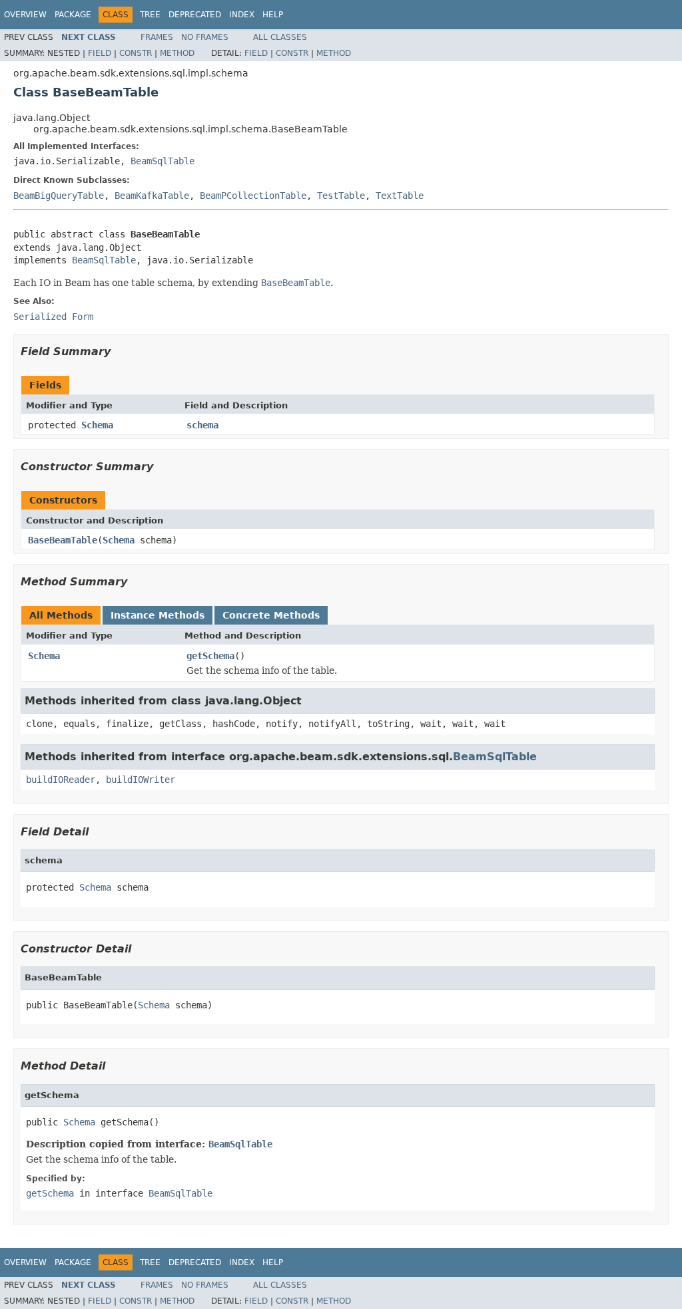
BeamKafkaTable (152, 195)
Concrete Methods (271, 615)
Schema (97, 425)
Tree (150, 14)
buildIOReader (60, 779)
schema (202, 425)
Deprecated (195, 14)
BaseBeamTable (62, 540)
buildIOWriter (140, 779)
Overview (25, 14)
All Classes (280, 37)
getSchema (210, 656)
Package (73, 14)
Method (177, 53)
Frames (157, 37)
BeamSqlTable (162, 161)
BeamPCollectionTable (253, 195)
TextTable (400, 195)
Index (241, 14)
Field (99, 53)
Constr (135, 53)
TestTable (341, 195)
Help (272, 14)
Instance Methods (157, 615)
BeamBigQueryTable (58, 195)
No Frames (204, 37)
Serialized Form (53, 316)
